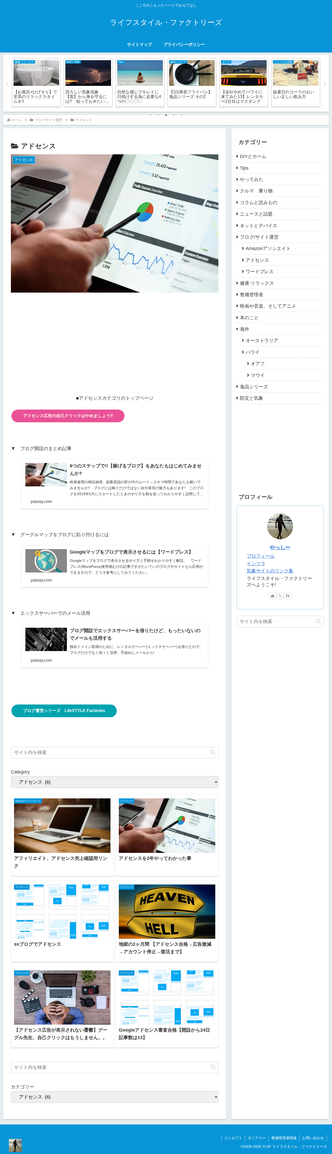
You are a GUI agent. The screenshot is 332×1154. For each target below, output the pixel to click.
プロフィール (261, 556)
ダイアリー (257, 1138)
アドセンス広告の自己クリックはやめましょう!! (68, 415)
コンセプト (233, 1138)
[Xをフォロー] (280, 595)
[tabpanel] (36, 82)
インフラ (256, 563)
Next (325, 83)
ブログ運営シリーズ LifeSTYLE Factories (64, 710)
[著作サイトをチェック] (272, 595)
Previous (7, 83)
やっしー (280, 547)
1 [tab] (150, 115)
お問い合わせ (313, 1138)
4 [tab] (173, 115)
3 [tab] (166, 115)
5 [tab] (181, 115)
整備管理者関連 (284, 1138)
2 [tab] (158, 115)
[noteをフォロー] (287, 595)
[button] (213, 752)
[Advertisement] (114, 336)
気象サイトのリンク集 (270, 570)
